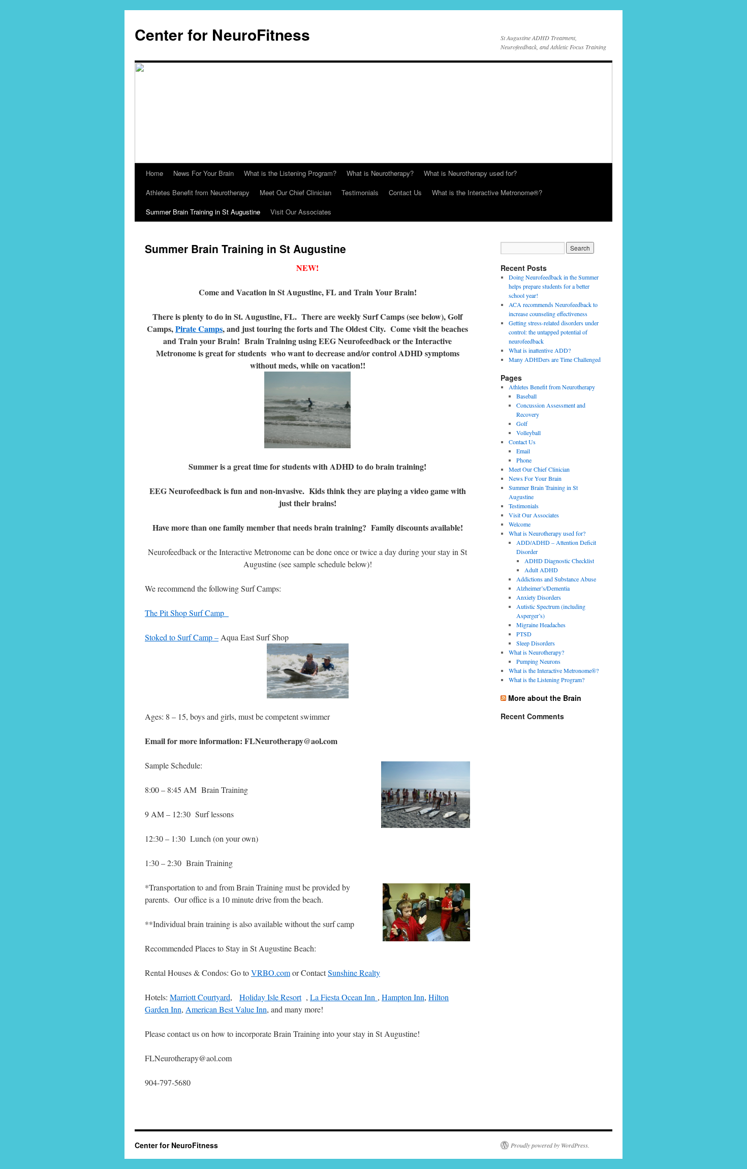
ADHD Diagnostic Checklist (559, 561)
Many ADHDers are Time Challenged (555, 359)
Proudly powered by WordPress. (550, 1145)
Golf (521, 423)
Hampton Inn (403, 997)
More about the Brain (544, 698)
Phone (524, 460)
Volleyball (528, 432)
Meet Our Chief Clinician (295, 192)
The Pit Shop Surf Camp (187, 612)
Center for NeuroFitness (222, 34)
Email (523, 451)
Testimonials (360, 192)
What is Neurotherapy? (380, 173)
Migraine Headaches (541, 625)
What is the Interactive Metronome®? (487, 192)
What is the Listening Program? (290, 173)
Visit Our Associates (300, 212)
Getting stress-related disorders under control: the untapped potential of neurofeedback (554, 332)
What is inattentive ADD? (540, 350)
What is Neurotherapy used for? (470, 173)
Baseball (526, 396)
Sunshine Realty (354, 972)
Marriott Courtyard (200, 997)
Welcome (520, 524)
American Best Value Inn (226, 1009)
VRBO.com (270, 972)
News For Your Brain (203, 173)
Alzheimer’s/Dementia (543, 588)
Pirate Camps (199, 328)
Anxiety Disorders (538, 597)
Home (154, 173)
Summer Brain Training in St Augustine (203, 212)
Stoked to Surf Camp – (182, 637)
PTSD (524, 634)
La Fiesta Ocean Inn (344, 997)
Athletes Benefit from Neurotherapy (198, 192)
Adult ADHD (541, 570)
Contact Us (405, 192)
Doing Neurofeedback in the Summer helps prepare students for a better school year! (554, 286)
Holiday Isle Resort (270, 997)
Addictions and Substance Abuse (556, 579)
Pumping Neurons (538, 661)
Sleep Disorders (535, 643)
